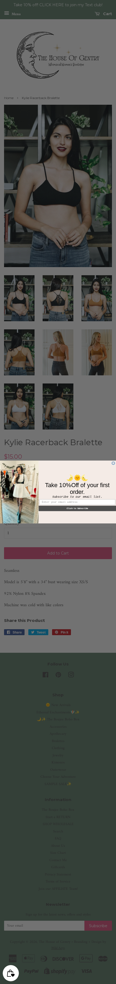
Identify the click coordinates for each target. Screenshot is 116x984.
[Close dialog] (113, 463)
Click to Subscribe (77, 508)
